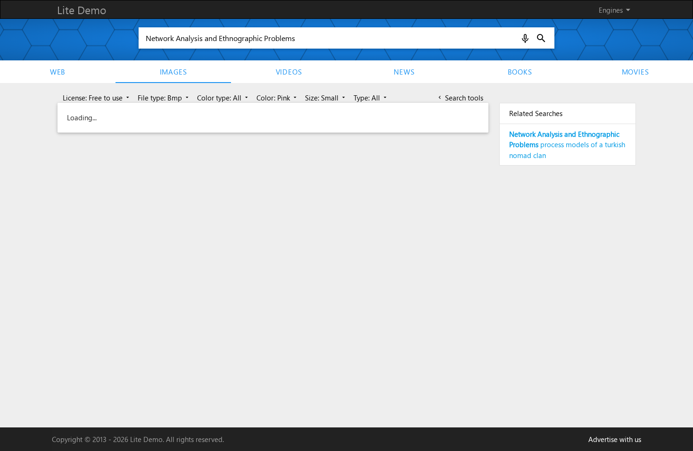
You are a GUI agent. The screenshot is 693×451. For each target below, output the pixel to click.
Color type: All (223, 97)
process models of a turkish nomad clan (567, 144)
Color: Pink (277, 97)
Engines (616, 9)
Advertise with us (614, 439)
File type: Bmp (164, 97)
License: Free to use (97, 97)
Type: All (371, 97)
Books (520, 71)
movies (635, 71)
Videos (289, 71)
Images (173, 71)
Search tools (460, 97)
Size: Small (326, 97)
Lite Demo (81, 9)
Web (58, 71)
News (404, 71)
